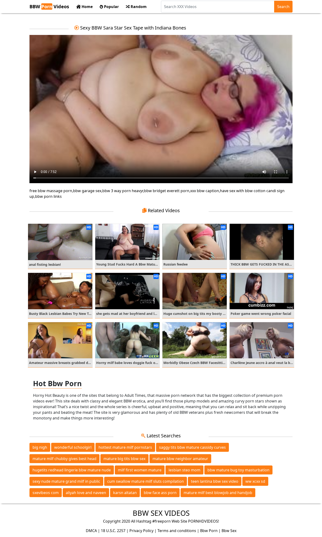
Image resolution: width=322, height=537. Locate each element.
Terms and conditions (176, 530)
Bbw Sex (229, 530)
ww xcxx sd (255, 481)
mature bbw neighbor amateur (180, 458)
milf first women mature (139, 470)
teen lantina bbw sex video (214, 481)
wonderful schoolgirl (72, 447)
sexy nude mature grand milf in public (66, 481)
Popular (111, 6)
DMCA (91, 530)
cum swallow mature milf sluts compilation (145, 481)
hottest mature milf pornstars (125, 447)
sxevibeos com (46, 492)
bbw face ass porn (160, 492)
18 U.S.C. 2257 (113, 530)
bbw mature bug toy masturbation (238, 470)
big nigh (40, 447)
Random (138, 6)
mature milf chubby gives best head (64, 458)
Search (283, 6)
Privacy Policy (141, 530)
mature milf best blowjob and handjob (218, 492)
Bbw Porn (209, 530)
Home (87, 6)
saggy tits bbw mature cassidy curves (192, 447)
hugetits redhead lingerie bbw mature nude (72, 470)
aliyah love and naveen (86, 492)
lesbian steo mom (184, 470)
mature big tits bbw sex (124, 458)
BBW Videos (49, 6)
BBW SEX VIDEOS (161, 513)
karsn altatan (125, 492)
